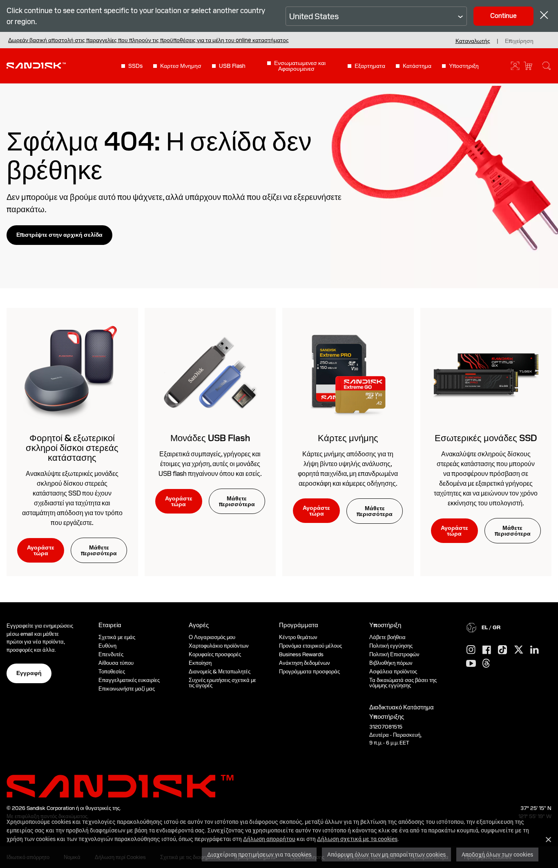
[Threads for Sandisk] (486, 663)
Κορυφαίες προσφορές (215, 654)
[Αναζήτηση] (546, 66)
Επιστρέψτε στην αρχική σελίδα (59, 234)
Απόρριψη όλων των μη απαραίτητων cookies (386, 854)
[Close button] (544, 16)
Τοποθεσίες (111, 671)
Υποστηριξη (464, 66)
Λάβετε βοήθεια (387, 637)
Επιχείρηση (519, 41)
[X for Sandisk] (519, 650)
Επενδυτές (110, 654)
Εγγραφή (29, 673)
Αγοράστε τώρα (40, 550)
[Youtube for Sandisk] (471, 664)
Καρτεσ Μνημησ (180, 66)
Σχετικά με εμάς (116, 637)
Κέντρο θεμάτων (298, 637)
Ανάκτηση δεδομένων (304, 662)
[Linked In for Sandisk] (534, 650)
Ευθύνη (107, 645)
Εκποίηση (200, 662)
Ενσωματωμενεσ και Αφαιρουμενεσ (300, 66)
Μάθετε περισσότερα (99, 550)
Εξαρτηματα (370, 66)
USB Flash (232, 66)
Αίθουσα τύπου (116, 662)
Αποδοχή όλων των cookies (497, 854)
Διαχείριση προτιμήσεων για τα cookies (259, 854)
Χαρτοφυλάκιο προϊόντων (219, 645)
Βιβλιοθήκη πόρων (391, 662)
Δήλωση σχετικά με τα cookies (357, 839)
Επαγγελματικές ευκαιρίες (129, 680)
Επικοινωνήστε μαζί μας (126, 688)
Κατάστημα (417, 66)
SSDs (135, 66)
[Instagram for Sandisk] (471, 650)
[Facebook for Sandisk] (486, 650)
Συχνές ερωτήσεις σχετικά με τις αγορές (222, 683)
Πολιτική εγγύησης (391, 645)
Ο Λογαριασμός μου (212, 637)
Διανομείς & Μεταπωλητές (219, 671)
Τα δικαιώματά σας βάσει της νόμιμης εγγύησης (403, 683)
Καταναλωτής (472, 41)
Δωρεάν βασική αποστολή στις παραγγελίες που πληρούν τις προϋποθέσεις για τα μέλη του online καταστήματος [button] (148, 40)
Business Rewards (301, 654)
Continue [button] (503, 15)
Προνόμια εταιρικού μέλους (310, 645)
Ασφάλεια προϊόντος (393, 671)
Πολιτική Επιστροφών (394, 654)
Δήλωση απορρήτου (269, 839)
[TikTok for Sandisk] (502, 650)
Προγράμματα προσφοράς (309, 671)
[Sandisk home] (36, 65)
